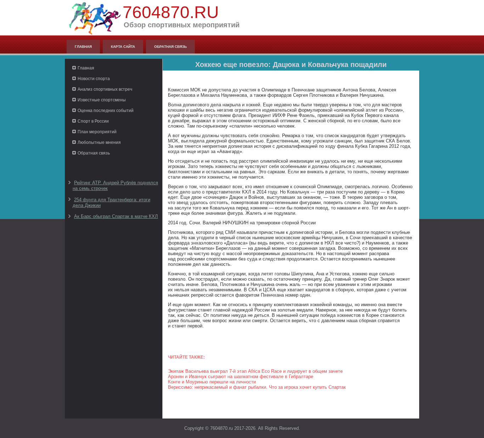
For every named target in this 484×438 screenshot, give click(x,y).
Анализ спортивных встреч (105, 89)
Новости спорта (94, 78)
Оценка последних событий (106, 110)
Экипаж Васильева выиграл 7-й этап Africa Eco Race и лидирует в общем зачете (255, 371)
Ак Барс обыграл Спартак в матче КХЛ (116, 216)
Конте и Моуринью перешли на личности (212, 381)
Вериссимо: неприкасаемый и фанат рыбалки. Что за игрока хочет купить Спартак (257, 387)
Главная (83, 47)
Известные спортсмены (102, 99)
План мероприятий (97, 131)
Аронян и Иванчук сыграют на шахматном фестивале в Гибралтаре (240, 376)
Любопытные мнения (99, 142)
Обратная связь (170, 47)
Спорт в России (93, 121)
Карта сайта (123, 47)
